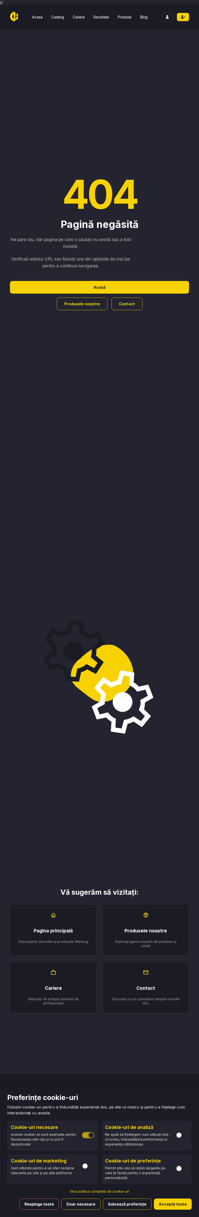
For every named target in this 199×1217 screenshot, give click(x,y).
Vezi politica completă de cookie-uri (99, 1191)
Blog (144, 17)
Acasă (37, 17)
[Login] (167, 17)
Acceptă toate (173, 1204)
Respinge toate (39, 1204)
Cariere (79, 17)
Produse (124, 17)
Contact (127, 303)
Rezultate (101, 17)
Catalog (57, 17)
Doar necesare (80, 1204)
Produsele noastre (82, 303)
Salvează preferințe (127, 1204)
